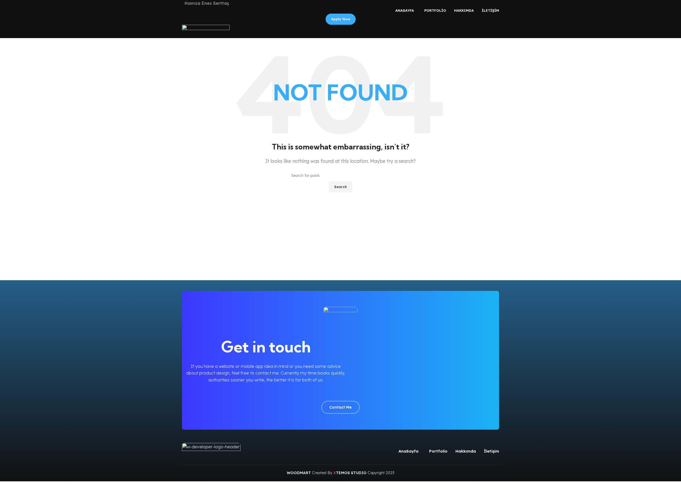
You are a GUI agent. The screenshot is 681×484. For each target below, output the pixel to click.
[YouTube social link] (347, 392)
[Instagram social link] (341, 392)
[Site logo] (206, 31)
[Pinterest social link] (353, 392)
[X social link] (334, 392)
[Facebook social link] (328, 392)
